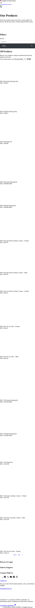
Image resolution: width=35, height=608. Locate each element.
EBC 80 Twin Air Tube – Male (9, 356)
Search (2, 38)
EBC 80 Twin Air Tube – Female (10, 326)
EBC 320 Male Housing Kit (8, 434)
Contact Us (3, 580)
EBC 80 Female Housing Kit (8, 182)
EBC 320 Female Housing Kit (9, 400)
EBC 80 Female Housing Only (9, 81)
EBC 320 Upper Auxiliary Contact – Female (13, 496)
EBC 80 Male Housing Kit (8, 205)
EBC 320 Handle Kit (6, 462)
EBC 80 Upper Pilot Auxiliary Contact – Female (14, 241)
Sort (13, 59)
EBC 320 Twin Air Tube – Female (10, 551)
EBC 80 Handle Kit (6, 142)
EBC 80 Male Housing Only (8, 111)
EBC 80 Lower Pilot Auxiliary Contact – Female (14, 291)
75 (19, 554)
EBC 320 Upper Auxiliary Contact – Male (12, 518)
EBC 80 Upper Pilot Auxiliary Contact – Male (13, 272)
